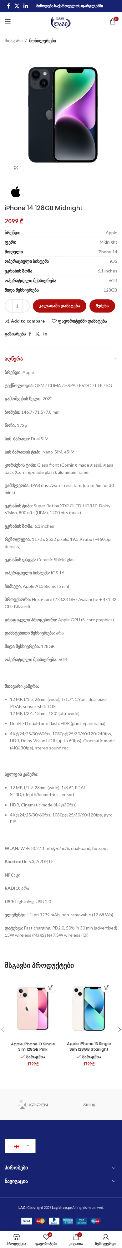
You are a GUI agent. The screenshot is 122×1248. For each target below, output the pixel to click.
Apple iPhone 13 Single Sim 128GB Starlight (89, 1046)
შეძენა (102, 305)
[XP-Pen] (33, 1104)
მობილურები (42, 40)
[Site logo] (61, 20)
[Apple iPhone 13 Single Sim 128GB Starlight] (89, 1009)
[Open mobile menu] (8, 21)
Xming (89, 1104)
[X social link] (16, 6)
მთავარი (14, 40)
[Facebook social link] (8, 6)
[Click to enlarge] (16, 168)
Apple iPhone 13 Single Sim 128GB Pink (33, 1046)
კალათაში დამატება (59, 305)
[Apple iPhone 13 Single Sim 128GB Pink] (33, 1009)
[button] (50, 987)
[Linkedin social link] (25, 6)
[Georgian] (19, 1146)
